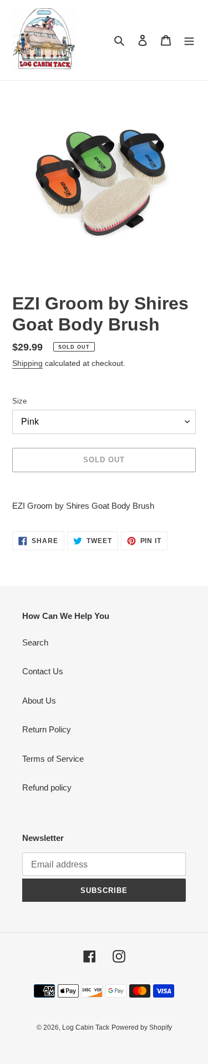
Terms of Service (53, 758)
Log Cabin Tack (85, 1027)
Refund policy (47, 787)
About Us (39, 700)
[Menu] (189, 40)
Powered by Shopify (141, 1027)
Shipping (27, 363)
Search (35, 642)
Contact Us (42, 671)
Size (19, 401)
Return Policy (46, 729)
